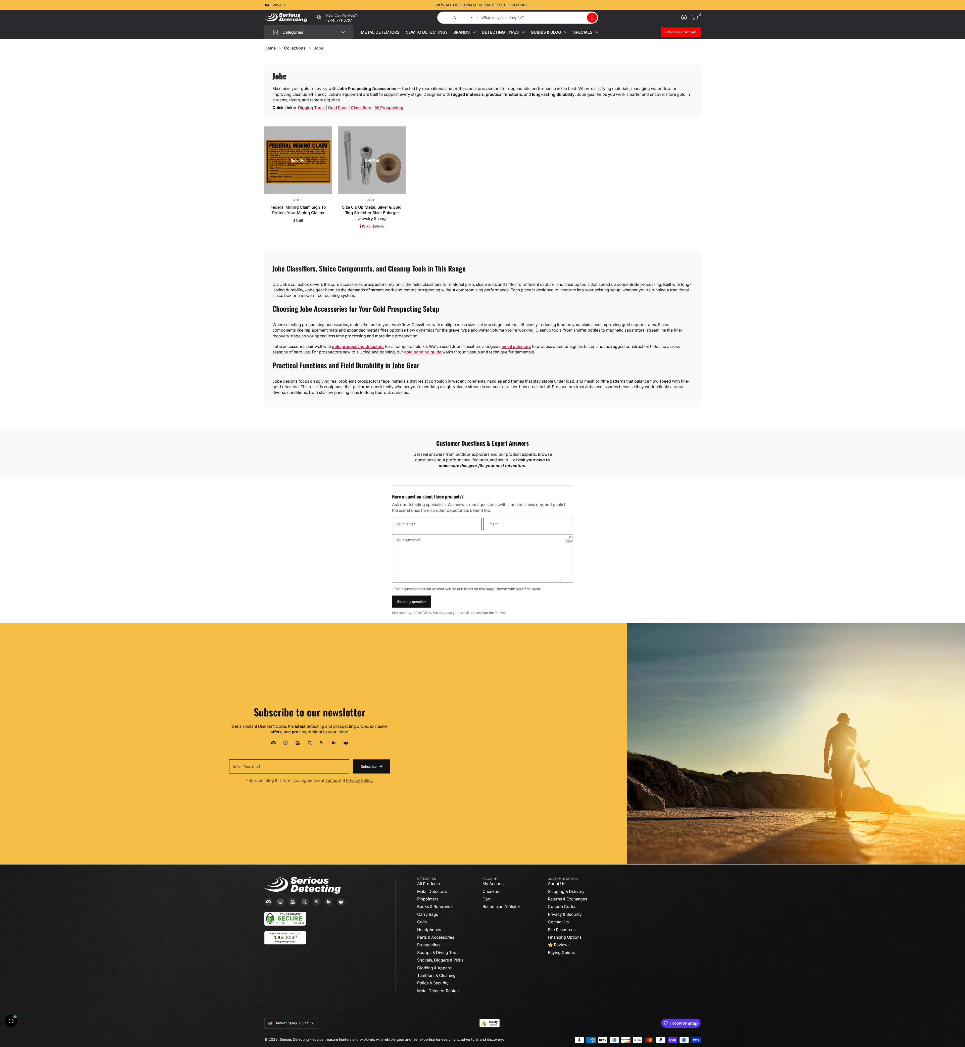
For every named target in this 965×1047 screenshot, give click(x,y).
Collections (295, 48)
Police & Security (433, 982)
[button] (592, 18)
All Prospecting (388, 107)
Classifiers (361, 107)
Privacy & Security (565, 914)
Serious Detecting (294, 1039)
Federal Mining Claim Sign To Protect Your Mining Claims (298, 210)
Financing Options (565, 937)
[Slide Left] (406, 5)
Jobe (318, 48)
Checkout (491, 891)
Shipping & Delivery (566, 891)
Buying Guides (561, 952)
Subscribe (369, 766)
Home (270, 48)
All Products (428, 883)
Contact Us (558, 921)
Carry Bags (427, 914)
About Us (556, 883)
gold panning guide (422, 351)
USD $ (291, 1023)
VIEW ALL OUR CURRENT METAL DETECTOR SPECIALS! (482, 5)
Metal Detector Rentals (438, 990)
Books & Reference (435, 906)
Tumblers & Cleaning (436, 975)
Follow (276, 5)
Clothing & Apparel (434, 967)
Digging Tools (311, 107)
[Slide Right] (559, 5)
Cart (486, 898)
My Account (493, 883)
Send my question (411, 602)
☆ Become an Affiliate (681, 32)
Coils (422, 921)
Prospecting (428, 944)
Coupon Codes (562, 906)
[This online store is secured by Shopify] (489, 1023)
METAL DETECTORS (380, 32)
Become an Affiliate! (501, 906)
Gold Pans (338, 107)
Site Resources (561, 929)
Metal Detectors (432, 891)
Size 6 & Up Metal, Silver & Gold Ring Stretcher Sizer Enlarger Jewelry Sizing (372, 213)
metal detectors (516, 346)
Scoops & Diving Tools (438, 952)
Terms (331, 780)
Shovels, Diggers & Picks (440, 960)
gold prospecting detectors (358, 346)
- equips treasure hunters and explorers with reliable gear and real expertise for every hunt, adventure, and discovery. (407, 1039)
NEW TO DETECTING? (426, 32)
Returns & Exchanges (567, 898)
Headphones (429, 929)
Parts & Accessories (435, 937)
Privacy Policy (359, 780)
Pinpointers (427, 898)
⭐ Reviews (558, 944)
